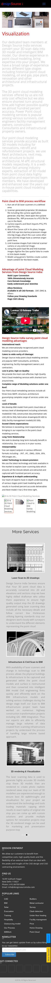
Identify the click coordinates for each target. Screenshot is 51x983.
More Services (48, 955)
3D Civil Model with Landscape (25, 741)
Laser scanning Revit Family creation (25, 572)
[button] (45, 665)
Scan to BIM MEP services (25, 676)
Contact (48, 938)
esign (12, 4)
